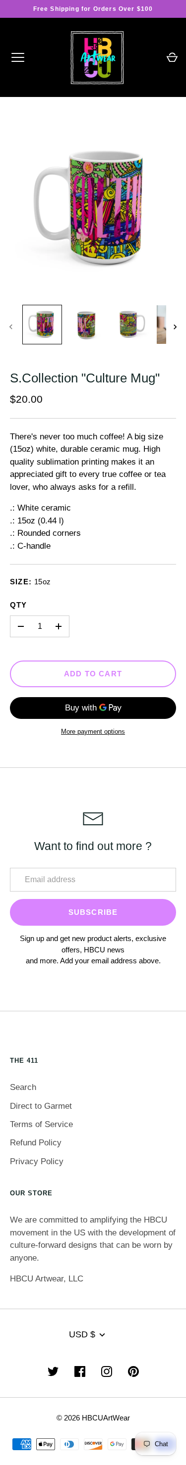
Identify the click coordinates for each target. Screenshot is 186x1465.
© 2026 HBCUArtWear (93, 1418)
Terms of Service (41, 1124)
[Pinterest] (133, 1371)
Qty (18, 605)
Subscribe (93, 912)
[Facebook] (80, 1371)
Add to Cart (93, 674)
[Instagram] (107, 1371)
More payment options (93, 731)
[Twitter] (53, 1371)
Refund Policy (36, 1142)
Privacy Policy (36, 1161)
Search (23, 1087)
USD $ (82, 1334)
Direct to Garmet (41, 1106)
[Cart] (172, 57)
